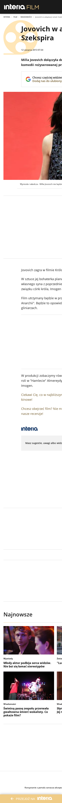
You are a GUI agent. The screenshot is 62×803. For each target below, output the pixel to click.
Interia (6, 17)
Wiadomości (26, 17)
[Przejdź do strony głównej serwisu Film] (33, 7)
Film (15, 17)
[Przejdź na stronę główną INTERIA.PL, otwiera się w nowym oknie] (14, 7)
